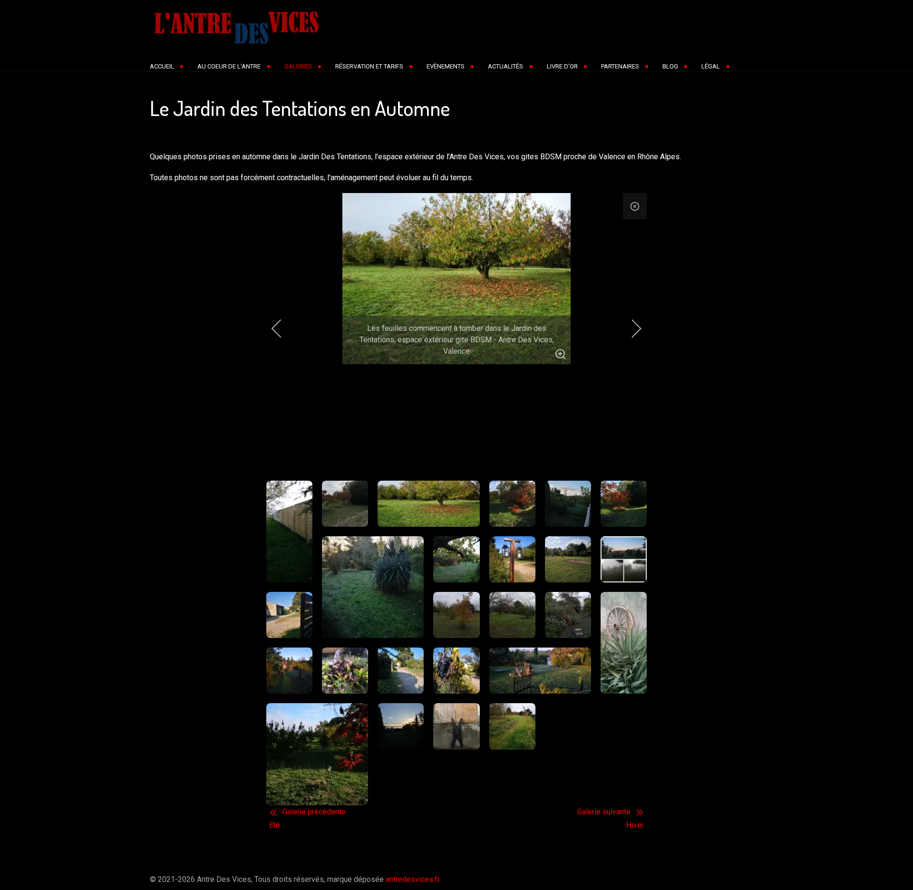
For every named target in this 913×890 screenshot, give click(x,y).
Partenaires (620, 66)
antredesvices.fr (413, 879)
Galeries (298, 66)
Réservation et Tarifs (369, 66)
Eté (274, 825)
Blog (670, 66)
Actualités (505, 66)
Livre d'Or (562, 66)
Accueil (162, 66)
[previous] (283, 328)
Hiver (635, 825)
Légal (710, 66)
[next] (630, 328)
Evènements (446, 66)
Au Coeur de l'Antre (229, 66)
